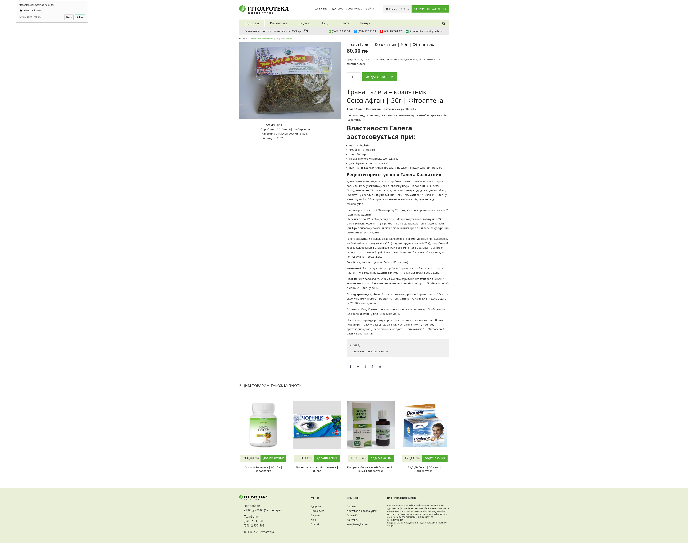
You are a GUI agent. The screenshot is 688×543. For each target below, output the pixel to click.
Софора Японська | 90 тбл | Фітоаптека (263, 469)
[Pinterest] (365, 364)
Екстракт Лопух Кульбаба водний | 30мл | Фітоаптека (371, 469)
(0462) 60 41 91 (341, 31)
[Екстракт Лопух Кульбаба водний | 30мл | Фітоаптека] (371, 425)
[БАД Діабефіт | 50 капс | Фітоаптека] (425, 425)
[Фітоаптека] (264, 9)
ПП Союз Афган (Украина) (293, 129)
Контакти (352, 520)
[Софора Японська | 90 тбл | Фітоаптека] (263, 425)
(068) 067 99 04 (367, 31)
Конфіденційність (357, 524)
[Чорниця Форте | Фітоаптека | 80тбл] (317, 425)
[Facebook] (350, 364)
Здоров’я (316, 506)
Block (69, 17)
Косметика (317, 511)
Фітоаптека (267, 532)
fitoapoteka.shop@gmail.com (426, 31)
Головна (243, 38)
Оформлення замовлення (430, 9)
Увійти (370, 8)
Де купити (321, 8)
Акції (313, 520)
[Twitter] (357, 364)
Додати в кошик (379, 77)
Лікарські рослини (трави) (292, 133)
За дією (315, 515)
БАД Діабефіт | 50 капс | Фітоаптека (424, 469)
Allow (80, 17)
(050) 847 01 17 (393, 31)
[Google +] (372, 364)
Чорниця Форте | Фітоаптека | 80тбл (317, 469)
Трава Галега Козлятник (364, 109)
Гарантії (352, 515)
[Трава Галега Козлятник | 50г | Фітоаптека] (290, 80)
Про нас (351, 506)
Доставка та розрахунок (347, 8)
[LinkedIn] (379, 364)
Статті (315, 524)
